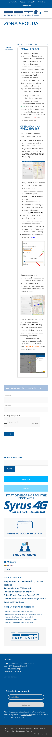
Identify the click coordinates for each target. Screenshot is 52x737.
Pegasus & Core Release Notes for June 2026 (19, 617)
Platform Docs (26, 6)
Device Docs (42, 2)
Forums (22, 2)
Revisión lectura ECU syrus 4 (17, 588)
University (31, 2)
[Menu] (44, 13)
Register (26, 479)
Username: (8, 395)
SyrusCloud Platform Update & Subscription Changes (21, 619)
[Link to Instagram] (46, 734)
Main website (12, 2)
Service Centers (10, 677)
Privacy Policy (26, 715)
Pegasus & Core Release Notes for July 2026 (19, 611)
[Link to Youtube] (39, 734)
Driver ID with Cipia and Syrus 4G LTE (21, 595)
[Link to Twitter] (35, 734)
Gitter (19, 671)
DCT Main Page (14, 669)
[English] (12, 565)
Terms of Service (39, 728)
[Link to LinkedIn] (42, 734)
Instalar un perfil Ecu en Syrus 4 (19, 591)
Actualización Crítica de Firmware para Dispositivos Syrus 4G (24, 614)
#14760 (45, 44)
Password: (7, 405)
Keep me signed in (13, 416)
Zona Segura (21, 23)
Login (26, 488)
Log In (9, 434)
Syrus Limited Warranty (24, 731)
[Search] (38, 13)
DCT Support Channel (18, 666)
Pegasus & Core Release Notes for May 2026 (19, 622)
